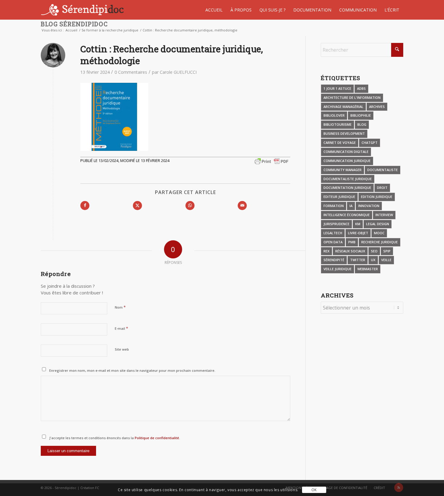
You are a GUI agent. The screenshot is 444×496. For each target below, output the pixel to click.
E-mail (121, 328)
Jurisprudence (336, 224)
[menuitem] (214, 10)
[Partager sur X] (137, 205)
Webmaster (367, 269)
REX (326, 251)
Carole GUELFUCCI (178, 72)
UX (373, 260)
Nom (120, 307)
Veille (386, 260)
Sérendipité (333, 260)
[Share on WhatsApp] (190, 205)
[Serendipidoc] (83, 10)
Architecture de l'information (352, 97)
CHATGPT (370, 142)
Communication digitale (345, 151)
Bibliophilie (360, 115)
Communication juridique (347, 160)
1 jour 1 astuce (337, 88)
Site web (122, 349)
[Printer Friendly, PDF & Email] (271, 161)
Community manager (342, 169)
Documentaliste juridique (347, 179)
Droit (382, 187)
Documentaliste (382, 169)
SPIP (387, 251)
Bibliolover (334, 115)
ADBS (361, 88)
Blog (361, 124)
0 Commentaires (130, 72)
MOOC (379, 233)
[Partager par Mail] (242, 205)
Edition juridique (376, 196)
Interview (384, 214)
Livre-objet (358, 233)
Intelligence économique (346, 214)
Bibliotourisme (337, 124)
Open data (333, 242)
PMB (352, 242)
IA (350, 205)
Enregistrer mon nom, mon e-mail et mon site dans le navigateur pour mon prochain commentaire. (132, 370)
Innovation (368, 205)
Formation (333, 205)
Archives (377, 106)
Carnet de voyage (339, 142)
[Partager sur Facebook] (84, 205)
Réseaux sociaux (350, 251)
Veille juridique (337, 269)
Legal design (377, 224)
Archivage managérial (343, 106)
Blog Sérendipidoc (74, 24)
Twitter (357, 260)
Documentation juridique (347, 187)
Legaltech (332, 233)
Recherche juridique (379, 242)
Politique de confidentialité (156, 438)
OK (314, 489)
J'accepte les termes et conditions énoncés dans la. (114, 438)
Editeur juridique (339, 196)
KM (357, 224)
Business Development (344, 133)
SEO (374, 251)
